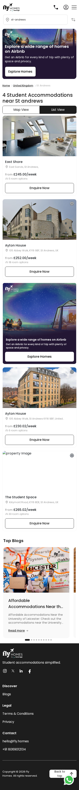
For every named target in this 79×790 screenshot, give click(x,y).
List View (58, 109)
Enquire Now (39, 188)
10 (50, 640)
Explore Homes (20, 71)
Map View (21, 109)
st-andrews (18, 19)
